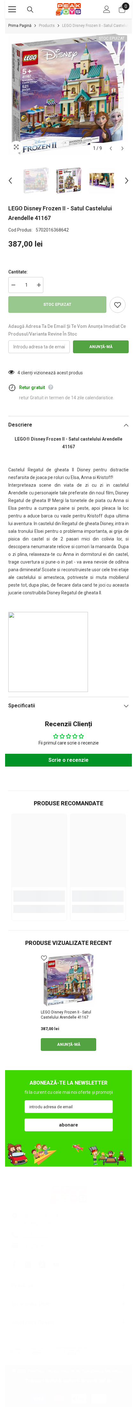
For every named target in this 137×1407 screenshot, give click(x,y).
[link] (39, 896)
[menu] (12, 9)
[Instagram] (28, 1265)
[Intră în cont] (106, 9)
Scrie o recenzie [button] (68, 760)
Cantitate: (18, 271)
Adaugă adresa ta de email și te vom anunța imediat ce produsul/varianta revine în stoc (67, 330)
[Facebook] (14, 1265)
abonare (68, 1125)
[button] (110, 148)
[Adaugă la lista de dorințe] (118, 305)
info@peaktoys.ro (40, 1245)
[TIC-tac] (42, 1265)
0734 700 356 (35, 1234)
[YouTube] (56, 1265)
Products (47, 25)
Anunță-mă (100, 347)
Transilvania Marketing (102, 1371)
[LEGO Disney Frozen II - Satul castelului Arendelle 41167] (68, 979)
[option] (68, 94)
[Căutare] (30, 9)
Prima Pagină (20, 25)
